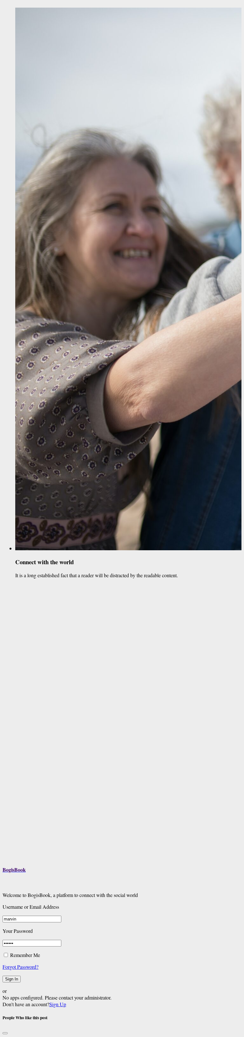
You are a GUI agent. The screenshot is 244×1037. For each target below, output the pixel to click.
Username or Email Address (31, 906)
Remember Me (24, 955)
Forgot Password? (20, 966)
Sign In (11, 979)
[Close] (5, 1033)
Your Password (18, 930)
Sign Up (57, 1004)
